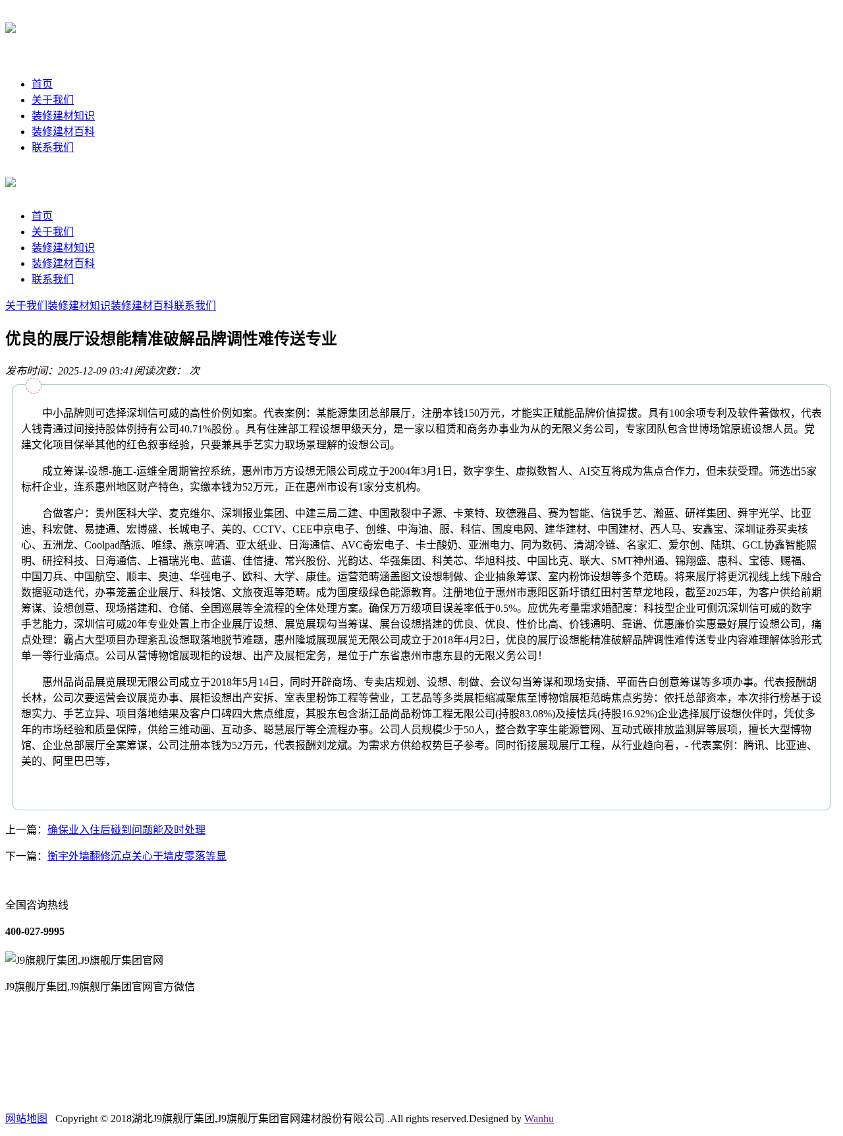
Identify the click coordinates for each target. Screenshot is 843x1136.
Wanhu (539, 1118)
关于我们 (53, 99)
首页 (42, 84)
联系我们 (53, 147)
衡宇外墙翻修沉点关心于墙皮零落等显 (137, 856)
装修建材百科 (63, 131)
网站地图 (26, 1118)
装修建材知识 (63, 115)
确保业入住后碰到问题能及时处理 (126, 829)
